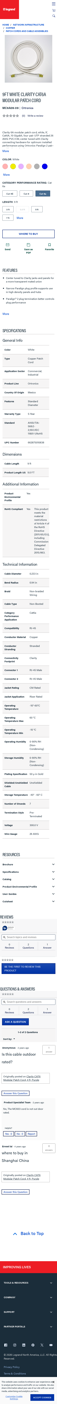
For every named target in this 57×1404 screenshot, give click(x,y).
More (5, 151)
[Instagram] (15, 1345)
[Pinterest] (33, 1345)
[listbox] (28, 60)
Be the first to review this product (22, 969)
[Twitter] (42, 1345)
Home (5, 24)
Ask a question (15, 1022)
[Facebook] (6, 1345)
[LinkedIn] (24, 1345)
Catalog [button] (7, 879)
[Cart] (53, 10)
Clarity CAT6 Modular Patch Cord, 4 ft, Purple (22, 1078)
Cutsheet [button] (8, 901)
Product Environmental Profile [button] (20, 886)
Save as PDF (28, 251)
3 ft (8, 209)
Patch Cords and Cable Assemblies (27, 31)
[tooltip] (9, 928)
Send (7, 249)
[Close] (53, 1382)
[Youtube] (51, 1345)
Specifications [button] (11, 872)
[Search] (53, 15)
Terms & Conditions (15, 1373)
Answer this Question (15, 1093)
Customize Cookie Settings (14, 1397)
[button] (53, 38)
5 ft (37, 209)
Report (31, 1134)
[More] (6, 174)
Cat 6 (26, 193)
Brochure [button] (8, 864)
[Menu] (53, 4)
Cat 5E (9, 193)
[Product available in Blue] (45, 166)
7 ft (8, 217)
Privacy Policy (11, 1367)
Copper (10, 27)
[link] (8, 922)
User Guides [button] (9, 894)
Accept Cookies (42, 1397)
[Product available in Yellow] (13, 166)
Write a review (35, 115)
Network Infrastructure (28, 24)
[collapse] (51, 1283)
